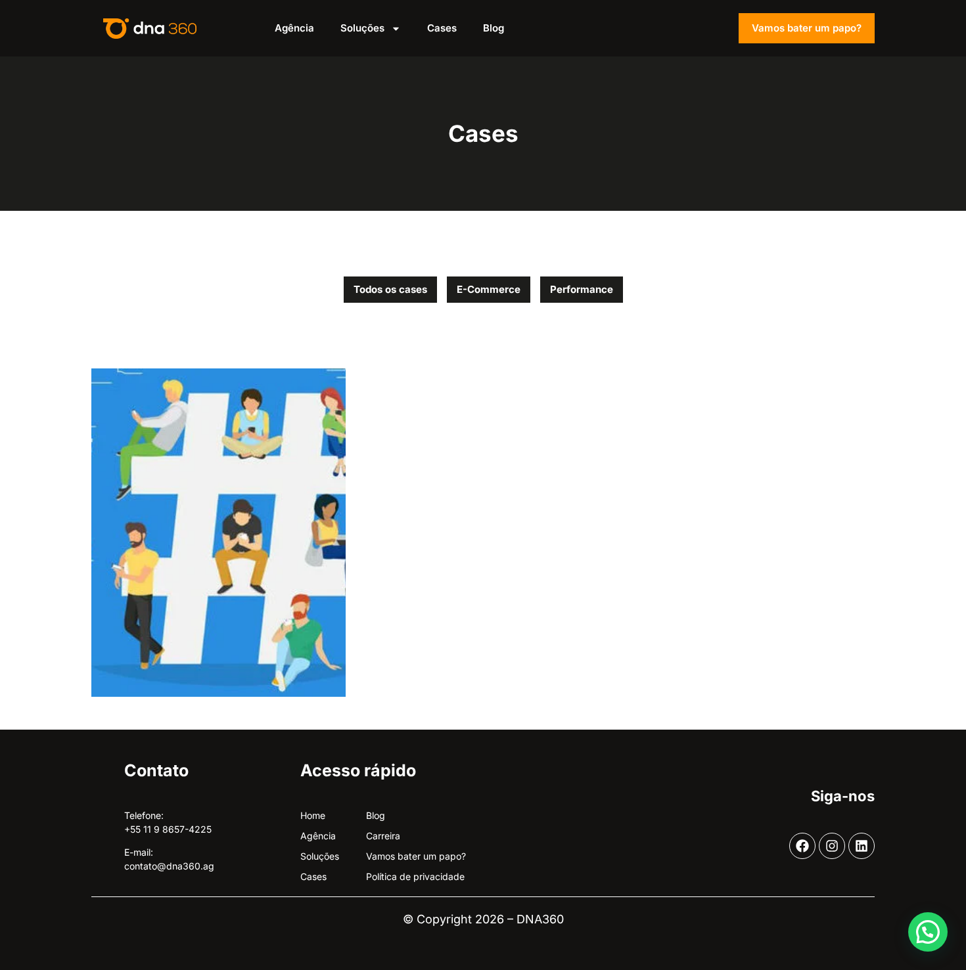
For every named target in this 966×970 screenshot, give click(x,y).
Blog (493, 28)
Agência (294, 28)
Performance (581, 289)
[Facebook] (802, 846)
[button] (928, 932)
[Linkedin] (861, 846)
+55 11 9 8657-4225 (168, 829)
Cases (442, 28)
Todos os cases (390, 289)
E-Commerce (488, 289)
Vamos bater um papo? (807, 28)
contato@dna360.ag (169, 865)
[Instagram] (832, 846)
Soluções (362, 28)
